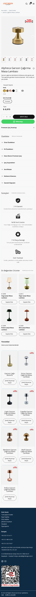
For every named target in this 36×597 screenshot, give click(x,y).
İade (2, 595)
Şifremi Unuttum (6, 522)
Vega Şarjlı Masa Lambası (7, 297)
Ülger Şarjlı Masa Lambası (24, 297)
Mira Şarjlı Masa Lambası (24, 329)
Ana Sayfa (4, 10)
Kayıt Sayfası (5, 517)
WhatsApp (19, 122)
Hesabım (4, 524)
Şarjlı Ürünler (12, 10)
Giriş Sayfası (5, 519)
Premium (7, 101)
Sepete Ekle (9, 302)
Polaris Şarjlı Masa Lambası (7, 329)
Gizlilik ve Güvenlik (10, 595)
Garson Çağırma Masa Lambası (11, 12)
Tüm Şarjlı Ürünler (7, 515)
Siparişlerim (5, 526)
